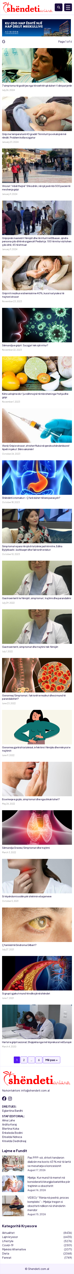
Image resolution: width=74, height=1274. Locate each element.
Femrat (6, 1257)
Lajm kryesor (10, 1237)
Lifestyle (7, 1241)
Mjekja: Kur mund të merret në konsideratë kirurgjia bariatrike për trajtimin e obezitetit (49, 1182)
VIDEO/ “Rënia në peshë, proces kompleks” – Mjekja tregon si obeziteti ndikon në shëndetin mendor (48, 1204)
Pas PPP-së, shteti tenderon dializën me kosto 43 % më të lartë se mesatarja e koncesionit (49, 1162)
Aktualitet (8, 1233)
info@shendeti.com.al (35, 1090)
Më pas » (51, 1060)
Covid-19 (7, 1245)
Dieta (5, 1253)
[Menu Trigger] (68, 7)
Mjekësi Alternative (14, 1249)
